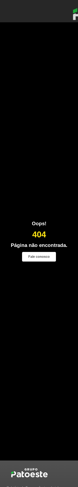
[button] (76, 11)
